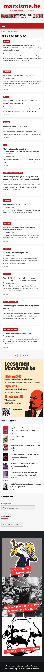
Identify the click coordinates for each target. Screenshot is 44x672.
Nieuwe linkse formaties (10, 302)
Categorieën (6, 503)
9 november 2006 (9, 53)
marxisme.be (22, 6)
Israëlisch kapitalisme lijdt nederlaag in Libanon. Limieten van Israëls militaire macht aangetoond (21, 178)
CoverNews (22, 669)
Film (5, 145)
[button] (3, 25)
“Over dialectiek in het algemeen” (15, 252)
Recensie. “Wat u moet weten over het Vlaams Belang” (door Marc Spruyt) (20, 102)
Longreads (7, 72)
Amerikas (6, 41)
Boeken (6, 97)
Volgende (26, 355)
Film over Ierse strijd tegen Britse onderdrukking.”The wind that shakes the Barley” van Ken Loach (21, 151)
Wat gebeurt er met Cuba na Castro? (16, 126)
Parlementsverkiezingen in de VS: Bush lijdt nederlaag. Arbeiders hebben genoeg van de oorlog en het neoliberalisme (22, 47)
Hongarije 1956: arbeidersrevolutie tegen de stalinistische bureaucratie (19, 228)
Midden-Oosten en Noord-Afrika (13, 173)
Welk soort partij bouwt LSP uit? (15, 204)
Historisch (7, 223)
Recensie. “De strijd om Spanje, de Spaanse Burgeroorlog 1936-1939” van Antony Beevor (19, 279)
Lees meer (6, 64)
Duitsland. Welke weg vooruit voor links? (18, 333)
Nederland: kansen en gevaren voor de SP (18, 75)
